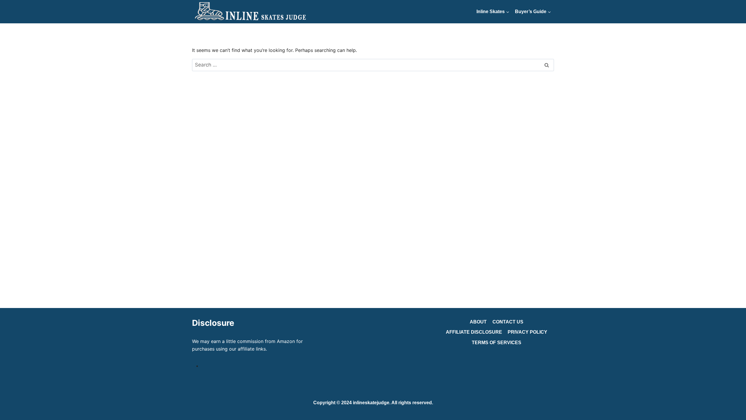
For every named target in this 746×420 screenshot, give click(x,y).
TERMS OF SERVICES (496, 342)
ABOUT (478, 321)
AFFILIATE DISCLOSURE (474, 332)
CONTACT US (507, 321)
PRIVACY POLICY (527, 332)
